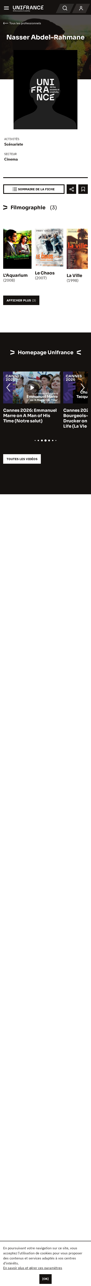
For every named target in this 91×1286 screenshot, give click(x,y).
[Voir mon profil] (81, 8)
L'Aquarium (15, 275)
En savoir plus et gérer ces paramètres (32, 1268)
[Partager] (71, 189)
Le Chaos (45, 273)
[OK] (45, 1279)
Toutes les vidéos (22, 459)
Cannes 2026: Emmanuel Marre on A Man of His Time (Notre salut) (30, 416)
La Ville (74, 275)
